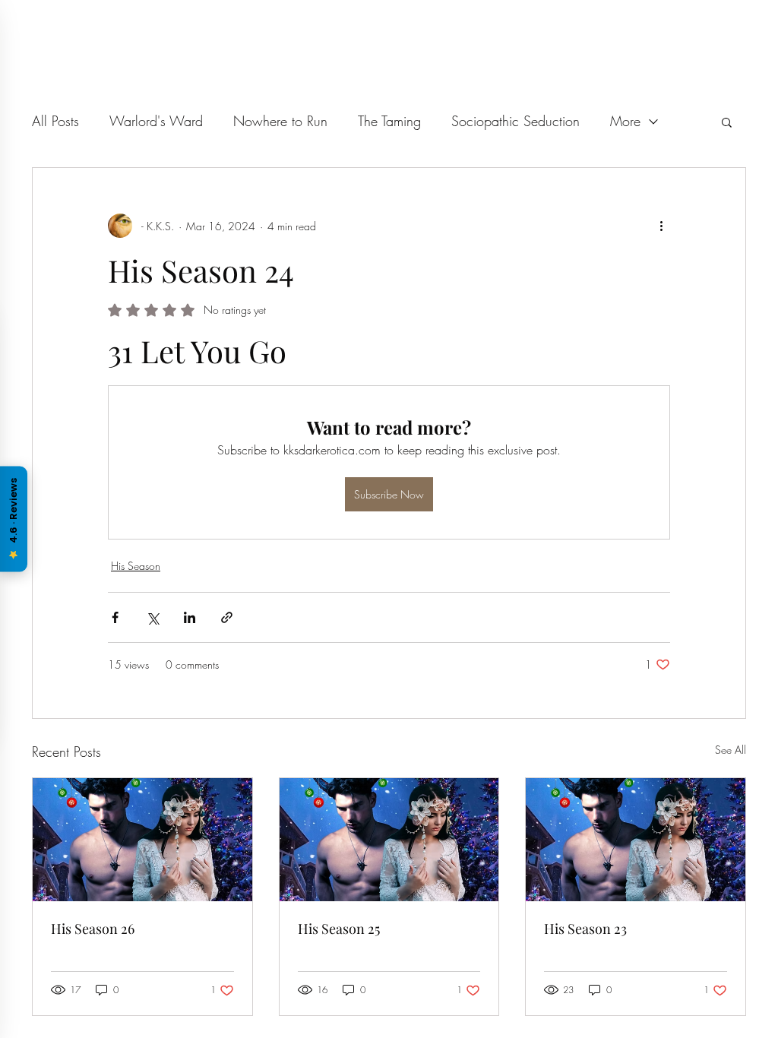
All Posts (55, 121)
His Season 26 (92, 928)
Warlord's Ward (156, 121)
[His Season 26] (142, 839)
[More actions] (661, 226)
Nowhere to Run (280, 121)
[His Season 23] (635, 839)
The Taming (389, 121)
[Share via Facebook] (115, 617)
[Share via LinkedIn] (189, 617)
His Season (135, 566)
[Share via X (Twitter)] (152, 617)
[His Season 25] (389, 839)
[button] (726, 122)
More (625, 121)
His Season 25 (339, 928)
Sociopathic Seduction (515, 121)
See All (730, 749)
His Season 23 (585, 928)
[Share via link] (227, 617)
